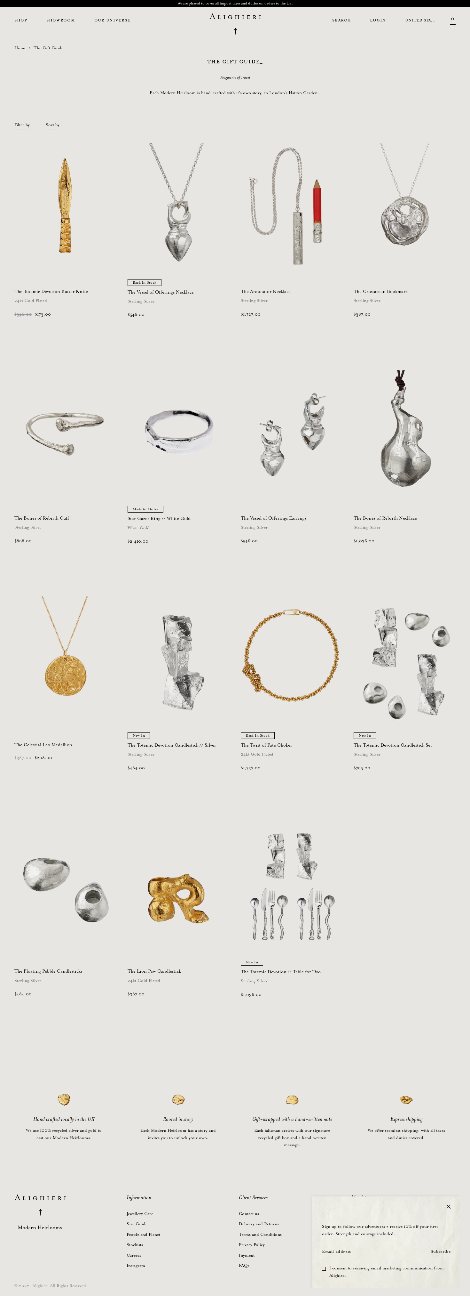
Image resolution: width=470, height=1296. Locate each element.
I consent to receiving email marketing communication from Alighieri (386, 1272)
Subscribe (440, 1251)
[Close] (448, 1206)
